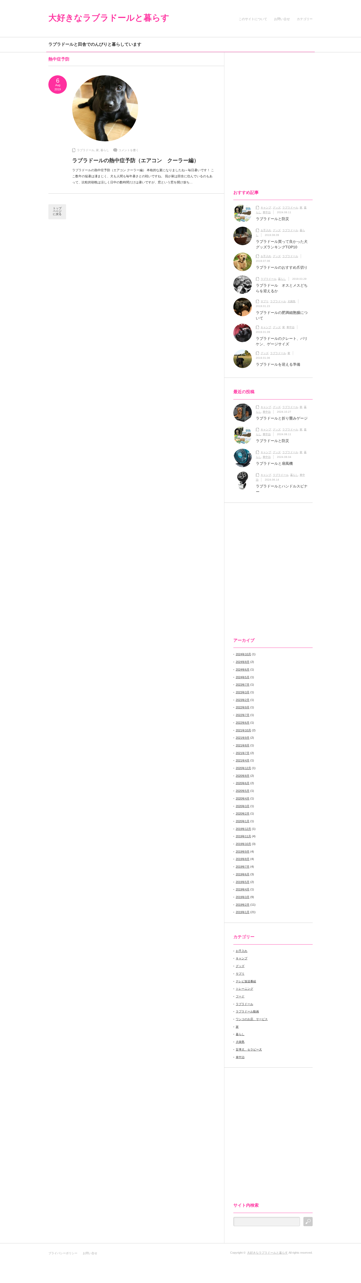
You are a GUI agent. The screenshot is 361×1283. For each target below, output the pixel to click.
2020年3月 (242, 806)
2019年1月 (242, 912)
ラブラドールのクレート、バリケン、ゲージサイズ (282, 341)
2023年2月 (242, 699)
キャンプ (266, 207)
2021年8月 (242, 745)
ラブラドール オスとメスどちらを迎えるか (282, 288)
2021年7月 (242, 753)
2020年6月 (242, 783)
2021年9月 (242, 737)
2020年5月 (242, 790)
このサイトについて (253, 19)
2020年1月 (242, 821)
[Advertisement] (268, 103)
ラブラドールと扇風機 (274, 463)
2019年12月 (243, 828)
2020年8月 (242, 775)
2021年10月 (243, 730)
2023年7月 (242, 684)
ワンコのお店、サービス (252, 1019)
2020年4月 (242, 798)
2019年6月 (242, 874)
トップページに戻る (57, 211)
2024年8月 (242, 661)
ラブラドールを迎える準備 (278, 364)
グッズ (277, 207)
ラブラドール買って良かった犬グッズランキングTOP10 (282, 244)
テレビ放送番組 (246, 981)
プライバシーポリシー (62, 1253)
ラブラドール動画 (247, 1011)
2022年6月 (242, 722)
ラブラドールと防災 (272, 219)
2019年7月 (242, 866)
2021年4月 (242, 760)
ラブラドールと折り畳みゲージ (282, 418)
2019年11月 (243, 836)
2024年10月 (243, 654)
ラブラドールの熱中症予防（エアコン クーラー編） (135, 160)
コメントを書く (128, 150)
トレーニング (244, 988)
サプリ (265, 301)
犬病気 (291, 301)
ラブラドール (85, 150)
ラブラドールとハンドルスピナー (282, 489)
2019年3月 (242, 897)
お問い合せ (282, 19)
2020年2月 (242, 813)
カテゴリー (305, 19)
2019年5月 (242, 882)
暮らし (104, 150)
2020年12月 (243, 768)
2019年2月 (242, 904)
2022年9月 (242, 707)
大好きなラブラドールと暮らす (108, 17)
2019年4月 (242, 889)
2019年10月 (243, 843)
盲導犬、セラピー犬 (249, 1049)
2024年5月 (242, 677)
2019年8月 (242, 859)
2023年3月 (242, 692)
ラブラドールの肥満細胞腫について (282, 315)
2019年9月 (242, 851)
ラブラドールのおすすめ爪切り (282, 267)
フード (240, 996)
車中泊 (267, 212)
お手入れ (266, 230)
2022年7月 (242, 715)
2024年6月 (242, 669)
